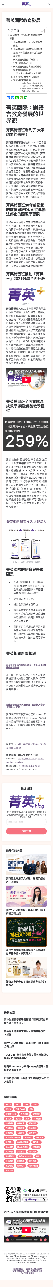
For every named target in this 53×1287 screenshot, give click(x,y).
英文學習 (9, 1151)
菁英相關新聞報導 (22, 80)
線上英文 (9, 1147)
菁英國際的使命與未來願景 (26, 76)
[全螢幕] (45, 1239)
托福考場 (20, 1123)
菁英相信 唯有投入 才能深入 (29, 73)
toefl (35, 1104)
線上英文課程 (22, 1147)
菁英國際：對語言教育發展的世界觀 (26, 36)
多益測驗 (24, 1114)
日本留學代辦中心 (13, 1137)
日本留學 (32, 1133)
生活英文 (9, 1142)
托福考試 (32, 1123)
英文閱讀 (32, 1151)
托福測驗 (37, 1118)
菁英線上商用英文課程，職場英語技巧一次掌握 (25, 880)
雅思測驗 (9, 1161)
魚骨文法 (9, 1170)
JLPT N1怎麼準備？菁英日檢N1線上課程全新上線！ (26, 912)
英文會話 (20, 1151)
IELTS (8, 1104)
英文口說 (36, 1147)
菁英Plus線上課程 (34, 1269)
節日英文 (36, 1142)
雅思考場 (32, 1161)
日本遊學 (27, 1137)
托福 (27, 1118)
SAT (26, 1104)
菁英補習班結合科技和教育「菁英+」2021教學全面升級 (32, 84)
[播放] (7, 1239)
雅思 (38, 1156)
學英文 (18, 1118)
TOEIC (8, 1109)
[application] (26, 1229)
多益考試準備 (18, 1271)
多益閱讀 (36, 1114)
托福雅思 (32, 1128)
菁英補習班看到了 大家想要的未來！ (27, 44)
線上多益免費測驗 (34, 1271)
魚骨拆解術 (33, 1166)
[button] (41, 31)
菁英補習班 (10, 1156)
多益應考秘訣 (11, 1114)
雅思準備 (20, 1161)
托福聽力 (9, 1128)
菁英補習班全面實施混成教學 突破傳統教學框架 (27, 68)
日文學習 (20, 1133)
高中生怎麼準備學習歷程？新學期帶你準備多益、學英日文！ (25, 952)
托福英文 (20, 1128)
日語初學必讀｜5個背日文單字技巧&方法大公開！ (26, 1080)
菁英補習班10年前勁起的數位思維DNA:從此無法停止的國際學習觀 (27, 52)
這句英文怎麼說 (25, 1156)
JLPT (17, 1104)
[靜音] (41, 1239)
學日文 (8, 1118)
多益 (31, 1109)
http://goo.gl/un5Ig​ (29, 765)
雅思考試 (9, 1166)
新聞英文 (9, 1133)
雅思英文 (20, 1166)
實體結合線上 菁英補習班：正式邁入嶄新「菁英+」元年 (32, 89)
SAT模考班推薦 (27, 1273)
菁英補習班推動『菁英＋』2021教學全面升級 (26, 61)
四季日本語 (20, 1109)
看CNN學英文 (22, 1142)
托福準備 (9, 1123)
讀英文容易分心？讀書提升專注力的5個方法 (26, 983)
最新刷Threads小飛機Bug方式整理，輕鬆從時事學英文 (26, 1068)
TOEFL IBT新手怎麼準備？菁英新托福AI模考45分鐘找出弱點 (26, 1056)
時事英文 (39, 1137)
